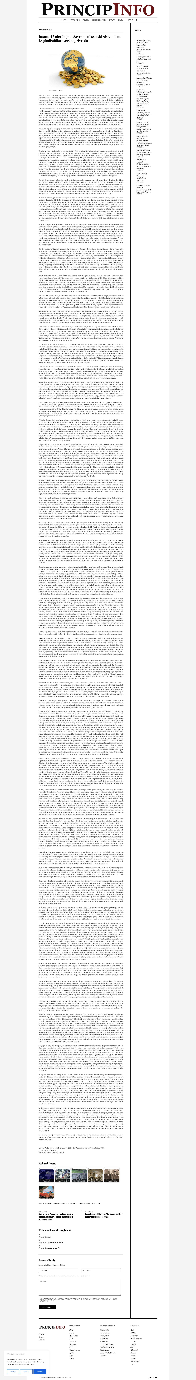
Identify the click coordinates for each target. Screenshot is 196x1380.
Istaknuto (133, 1341)
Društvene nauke (45, 30)
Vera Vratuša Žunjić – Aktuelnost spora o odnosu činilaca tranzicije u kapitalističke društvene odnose (56, 1216)
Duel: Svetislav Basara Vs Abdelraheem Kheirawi (142, 176)
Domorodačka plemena (108, 1353)
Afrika (71, 1353)
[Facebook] (148, 1377)
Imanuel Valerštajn (45, 1203)
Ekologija (103, 1356)
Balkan (71, 1358)
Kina (71, 1330)
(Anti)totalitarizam (106, 1344)
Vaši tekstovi (134, 1361)
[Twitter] (150, 1377)
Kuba (71, 1338)
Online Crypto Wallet (55, 1242)
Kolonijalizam (105, 1336)
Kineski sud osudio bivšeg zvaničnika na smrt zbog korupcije (144, 152)
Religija (133, 1344)
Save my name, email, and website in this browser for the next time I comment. (65, 1276)
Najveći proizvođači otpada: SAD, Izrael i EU (144, 59)
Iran (70, 1347)
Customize (13, 1371)
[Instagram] (153, 1377)
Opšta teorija (104, 1330)
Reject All (26, 1371)
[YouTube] (156, 1377)
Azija (71, 1356)
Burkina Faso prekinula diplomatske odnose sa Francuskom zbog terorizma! (144, 164)
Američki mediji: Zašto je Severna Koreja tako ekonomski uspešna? (144, 69)
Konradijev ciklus (58, 1203)
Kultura (133, 1353)
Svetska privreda (84, 1203)
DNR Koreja (73, 1336)
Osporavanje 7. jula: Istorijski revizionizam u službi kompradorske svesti (144, 188)
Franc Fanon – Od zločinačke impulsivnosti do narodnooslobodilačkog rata (104, 1215)
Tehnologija (134, 1350)
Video (132, 1364)
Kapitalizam (104, 1338)
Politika (133, 1333)
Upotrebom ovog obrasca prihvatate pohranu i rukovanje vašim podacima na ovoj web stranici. (78, 1300)
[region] (26, 1363)
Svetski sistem (95, 1203)
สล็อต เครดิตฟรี (53, 1248)
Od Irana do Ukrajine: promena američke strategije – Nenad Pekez (144, 113)
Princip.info (60, 1152)
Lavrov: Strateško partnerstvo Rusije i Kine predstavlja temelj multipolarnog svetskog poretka (144, 126)
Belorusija (72, 1341)
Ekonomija (134, 1336)
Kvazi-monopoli (71, 1203)
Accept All (40, 1371)
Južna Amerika (74, 1350)
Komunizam (104, 1341)
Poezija (132, 1356)
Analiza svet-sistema (107, 1347)
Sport (132, 1347)
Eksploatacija (104, 1350)
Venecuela (72, 1344)
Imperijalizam (105, 1333)
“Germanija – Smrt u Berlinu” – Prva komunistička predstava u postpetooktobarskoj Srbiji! (144, 46)
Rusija (71, 1333)
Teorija (132, 1358)
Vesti (132, 1330)
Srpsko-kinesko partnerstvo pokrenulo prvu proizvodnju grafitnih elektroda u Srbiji (144, 140)
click (49, 1237)
